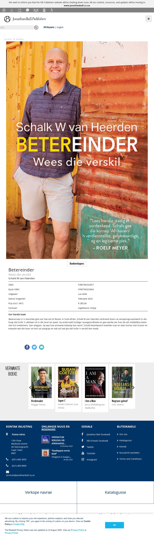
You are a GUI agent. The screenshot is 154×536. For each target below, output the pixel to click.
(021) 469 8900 (18, 465)
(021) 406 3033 (18, 459)
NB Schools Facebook (97, 440)
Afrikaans (48, 27)
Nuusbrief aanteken (129, 452)
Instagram (92, 459)
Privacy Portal (11, 533)
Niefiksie (19, 39)
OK (114, 525)
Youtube (91, 453)
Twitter (90, 447)
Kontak (122, 446)
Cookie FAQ (18, 524)
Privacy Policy (77, 530)
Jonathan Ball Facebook (98, 434)
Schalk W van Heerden (21, 278)
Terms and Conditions (130, 458)
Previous (30, 388)
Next (133, 388)
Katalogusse (125, 440)
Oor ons (123, 434)
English (60, 27)
